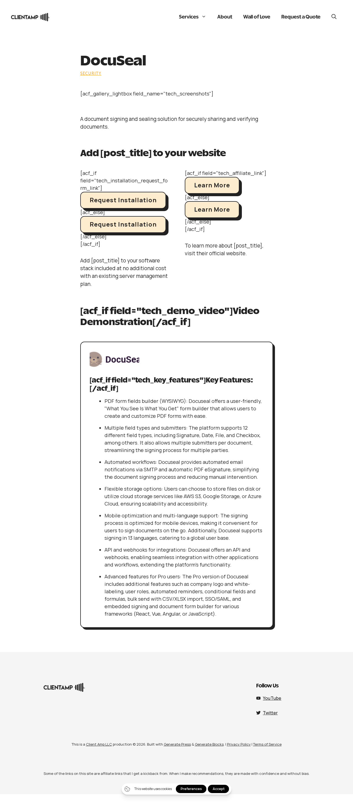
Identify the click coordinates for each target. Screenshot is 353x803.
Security (90, 73)
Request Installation (123, 200)
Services (189, 17)
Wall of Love (256, 17)
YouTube (272, 698)
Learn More (212, 185)
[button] (334, 17)
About (224, 17)
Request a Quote (300, 17)
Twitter (270, 713)
